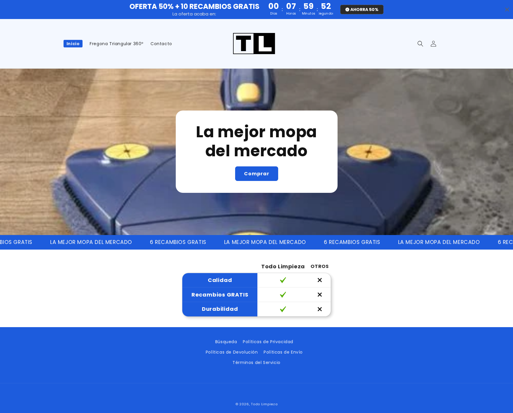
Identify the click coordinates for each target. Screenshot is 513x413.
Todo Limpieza (264, 404)
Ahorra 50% (364, 9)
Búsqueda (226, 342)
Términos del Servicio (256, 362)
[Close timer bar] (507, 9)
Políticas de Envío (283, 352)
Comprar (256, 173)
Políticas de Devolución (232, 352)
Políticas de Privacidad (268, 342)
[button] (420, 43)
